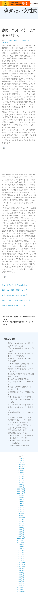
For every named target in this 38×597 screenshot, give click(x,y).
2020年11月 (21, 589)
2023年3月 (21, 532)
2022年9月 (21, 544)
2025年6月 (21, 477)
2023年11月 (21, 516)
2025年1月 (21, 487)
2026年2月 (21, 460)
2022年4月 (21, 555)
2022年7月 (21, 548)
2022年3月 (21, 557)
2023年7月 (21, 524)
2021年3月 (21, 581)
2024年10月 (21, 493)
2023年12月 (21, 514)
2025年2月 (21, 485)
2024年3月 (21, 507)
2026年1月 (21, 462)
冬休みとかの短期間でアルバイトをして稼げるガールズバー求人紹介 (20, 381)
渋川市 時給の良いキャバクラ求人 (14, 295)
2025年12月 (21, 464)
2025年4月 (21, 481)
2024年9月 (21, 495)
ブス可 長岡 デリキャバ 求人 (18, 445)
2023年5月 (21, 528)
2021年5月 (21, 577)
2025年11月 (21, 467)
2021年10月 (21, 567)
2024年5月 (21, 503)
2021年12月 (21, 563)
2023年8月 (21, 522)
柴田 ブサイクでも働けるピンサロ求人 (17, 300)
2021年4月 (21, 579)
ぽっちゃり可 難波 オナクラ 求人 (20, 417)
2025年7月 (21, 475)
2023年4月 (21, 530)
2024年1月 (21, 512)
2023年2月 (21, 534)
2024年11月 (21, 491)
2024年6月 (21, 501)
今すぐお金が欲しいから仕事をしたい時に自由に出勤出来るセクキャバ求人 (20, 399)
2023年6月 (21, 526)
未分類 (23, 40)
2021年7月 (21, 573)
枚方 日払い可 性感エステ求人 (14, 285)
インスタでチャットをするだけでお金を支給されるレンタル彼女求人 (20, 407)
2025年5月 (21, 479)
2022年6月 (21, 550)
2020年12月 (21, 587)
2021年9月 (21, 569)
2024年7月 (21, 499)
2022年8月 (21, 546)
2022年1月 (21, 561)
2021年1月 (21, 585)
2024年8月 (21, 497)
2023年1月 (21, 536)
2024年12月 (21, 489)
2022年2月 (21, 559)
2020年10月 (21, 591)
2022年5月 (21, 552)
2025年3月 (21, 483)
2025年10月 (21, 469)
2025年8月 (21, 473)
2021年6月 (21, 575)
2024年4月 (21, 505)
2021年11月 (21, 565)
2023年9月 (21, 520)
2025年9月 (21, 471)
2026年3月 (21, 458)
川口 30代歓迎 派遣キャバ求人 (14, 290)
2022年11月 (21, 540)
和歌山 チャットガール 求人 (13, 305)
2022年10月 (21, 542)
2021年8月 (21, 571)
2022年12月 (21, 538)
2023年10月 (21, 518)
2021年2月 (21, 583)
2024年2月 (21, 509)
